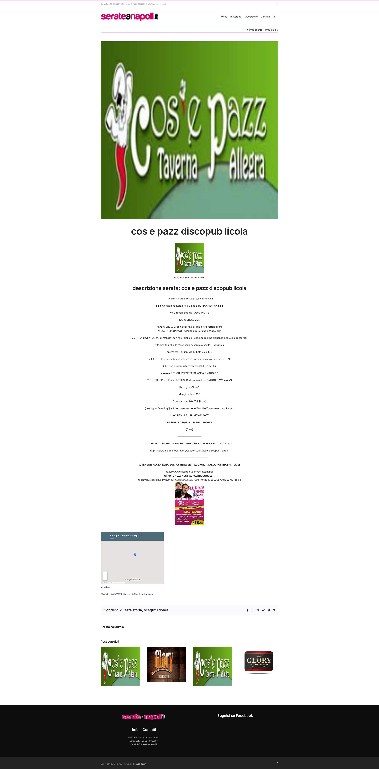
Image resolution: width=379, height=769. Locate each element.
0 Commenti (148, 594)
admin (106, 594)
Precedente (255, 29)
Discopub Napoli (132, 594)
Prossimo (270, 29)
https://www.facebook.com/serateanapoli (189, 471)
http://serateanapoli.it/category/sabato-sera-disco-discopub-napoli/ (189, 450)
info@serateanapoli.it (157, 4)
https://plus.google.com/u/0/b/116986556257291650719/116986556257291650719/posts (189, 479)
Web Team (141, 764)
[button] (274, 16)
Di (102, 594)
